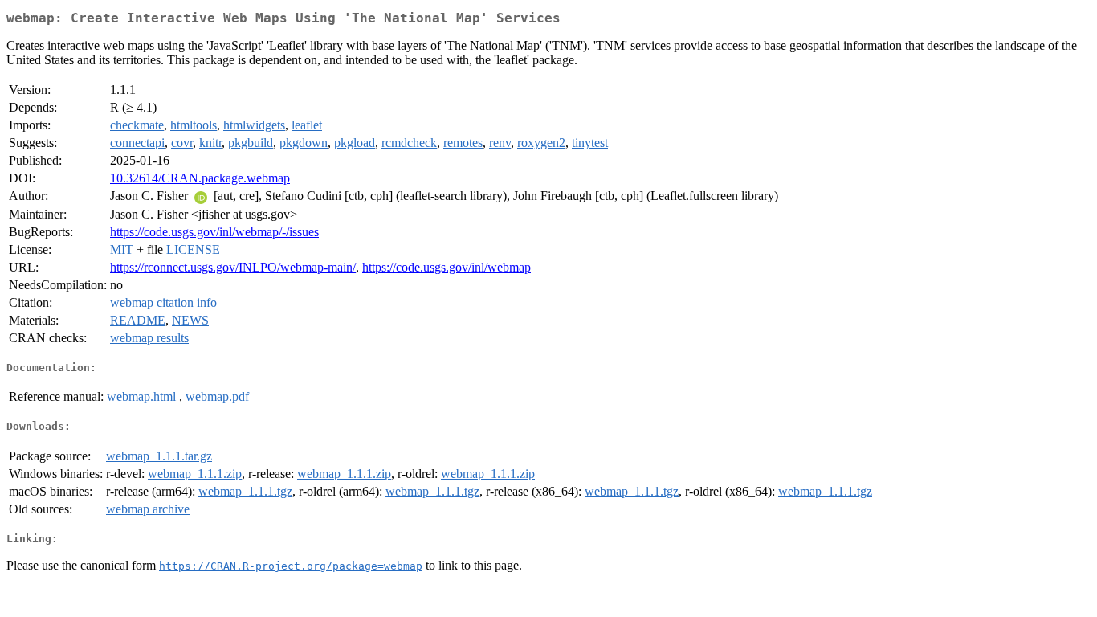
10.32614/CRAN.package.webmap (200, 178)
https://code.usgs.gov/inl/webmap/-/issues (214, 232)
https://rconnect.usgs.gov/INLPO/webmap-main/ (233, 267)
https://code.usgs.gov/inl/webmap (446, 267)
